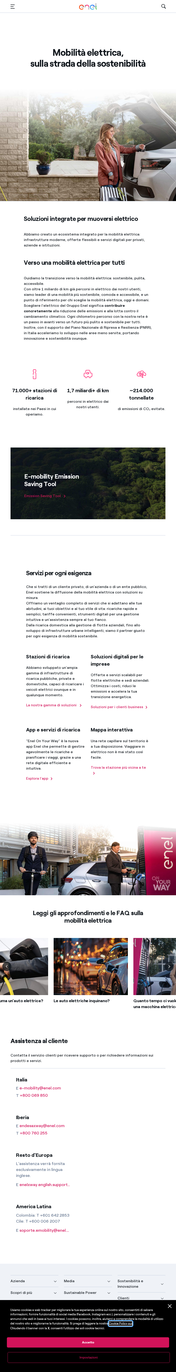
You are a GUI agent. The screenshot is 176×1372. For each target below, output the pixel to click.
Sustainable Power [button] (80, 1292)
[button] (12, 6)
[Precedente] (6, 966)
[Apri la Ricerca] (164, 6)
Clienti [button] (123, 1298)
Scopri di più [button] (21, 1292)
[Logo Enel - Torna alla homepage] (88, 6)
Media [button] (69, 1281)
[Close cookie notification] (170, 1306)
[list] (88, 980)
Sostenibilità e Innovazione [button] (130, 1284)
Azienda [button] (18, 1281)
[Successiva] (169, 966)
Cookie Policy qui (120, 1323)
